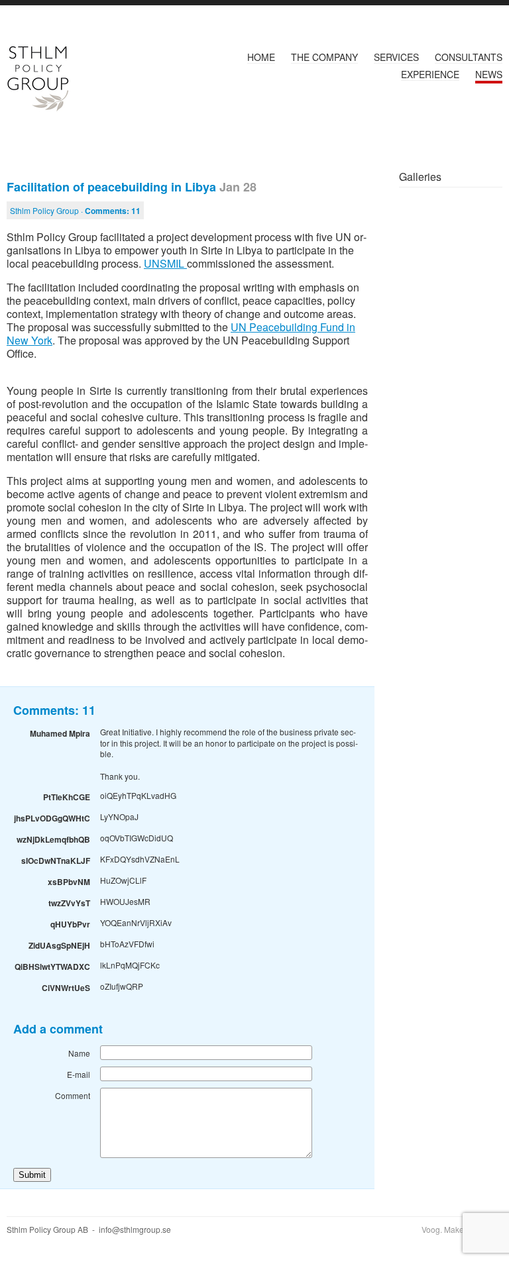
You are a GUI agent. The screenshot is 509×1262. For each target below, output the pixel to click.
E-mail (78, 1074)
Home (261, 57)
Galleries (420, 176)
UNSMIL (165, 263)
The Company (324, 57)
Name (79, 1053)
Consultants (468, 57)
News (488, 74)
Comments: (113, 211)
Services (396, 57)
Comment (72, 1095)
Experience (430, 74)
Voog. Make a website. (462, 1229)
